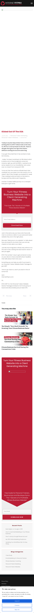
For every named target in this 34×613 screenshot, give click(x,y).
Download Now (17, 225)
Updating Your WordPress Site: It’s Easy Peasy (16, 543)
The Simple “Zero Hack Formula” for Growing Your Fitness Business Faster (17, 321)
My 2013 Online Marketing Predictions (16, 539)
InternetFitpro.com (8, 277)
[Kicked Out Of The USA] (17, 68)
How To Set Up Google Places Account (16, 536)
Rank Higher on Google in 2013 (14, 529)
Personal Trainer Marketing (18, 136)
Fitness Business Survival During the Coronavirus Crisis (17, 342)
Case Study (9, 555)
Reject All (17, 609)
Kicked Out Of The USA (12, 131)
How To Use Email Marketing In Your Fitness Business (17, 532)
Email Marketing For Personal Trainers (16, 558)
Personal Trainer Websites (10, 137)
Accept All (17, 601)
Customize (17, 605)
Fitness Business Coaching (13, 561)
